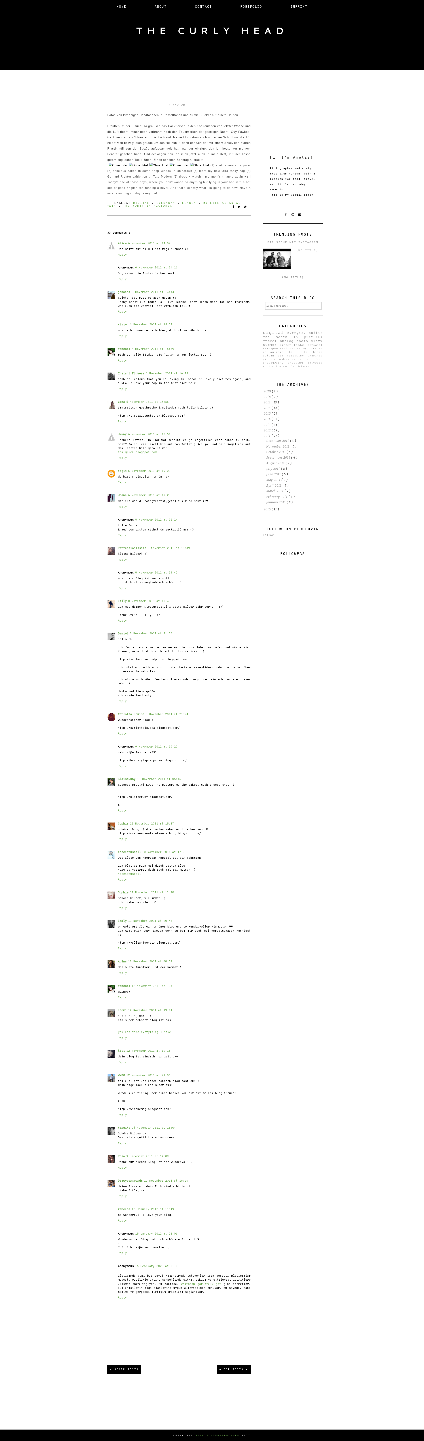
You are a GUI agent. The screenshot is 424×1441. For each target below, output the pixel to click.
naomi (122, 1010)
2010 (268, 509)
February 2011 (277, 497)
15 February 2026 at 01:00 (157, 1266)
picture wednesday (280, 359)
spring (296, 348)
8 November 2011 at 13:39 (169, 548)
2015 (268, 414)
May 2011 (273, 480)
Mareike (124, 1128)
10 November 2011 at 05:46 (159, 779)
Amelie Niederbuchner (217, 1435)
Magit (122, 471)
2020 (268, 391)
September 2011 (278, 457)
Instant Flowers (131, 373)
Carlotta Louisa (131, 714)
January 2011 (276, 502)
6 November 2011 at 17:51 (149, 434)
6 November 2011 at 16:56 (147, 402)
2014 (268, 419)
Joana (122, 495)
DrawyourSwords (130, 1181)
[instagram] (292, 215)
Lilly (122, 601)
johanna (124, 292)
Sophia (123, 824)
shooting (297, 362)
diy (282, 355)
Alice (122, 243)
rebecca (124, 1209)
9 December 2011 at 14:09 (147, 1156)
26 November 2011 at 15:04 (154, 1128)
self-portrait (276, 348)
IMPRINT (298, 7)
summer (271, 345)
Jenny (122, 434)
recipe (269, 366)
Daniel (123, 633)
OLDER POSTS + (233, 1369)
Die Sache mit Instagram (292, 242)
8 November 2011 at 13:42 (156, 573)
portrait (306, 359)
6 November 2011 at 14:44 (153, 292)
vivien (123, 324)
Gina (121, 402)
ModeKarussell (129, 852)
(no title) (307, 250)
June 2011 (274, 474)
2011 (267, 436)
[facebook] (285, 215)
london (190, 203)
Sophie (123, 892)
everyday (167, 203)
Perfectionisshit (132, 548)
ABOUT (161, 7)
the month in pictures (147, 206)
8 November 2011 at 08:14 (156, 520)
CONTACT (203, 7)
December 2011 (278, 441)
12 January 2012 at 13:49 (153, 1209)
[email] (300, 215)
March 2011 (275, 491)
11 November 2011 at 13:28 (152, 892)
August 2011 (276, 463)
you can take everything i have (144, 1032)
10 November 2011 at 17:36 (164, 852)
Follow (268, 535)
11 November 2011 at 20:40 (150, 921)
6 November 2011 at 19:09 (149, 471)
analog (288, 341)
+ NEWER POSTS (124, 1369)
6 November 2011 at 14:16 (156, 268)
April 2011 (274, 485)
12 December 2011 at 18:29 (166, 1181)
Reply (122, 255)
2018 (268, 397)
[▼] (263, 436)
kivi (121, 1051)
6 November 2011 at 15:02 (151, 324)
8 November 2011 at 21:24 (167, 714)
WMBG (121, 1075)
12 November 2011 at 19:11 (154, 986)
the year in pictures (292, 366)
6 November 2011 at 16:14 (167, 373)
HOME (121, 7)
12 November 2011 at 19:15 (148, 1051)
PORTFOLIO (251, 7)
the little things (305, 352)
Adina (122, 961)
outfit (316, 333)
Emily (122, 921)
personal (315, 345)
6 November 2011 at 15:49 (153, 349)
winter (287, 345)
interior (315, 362)
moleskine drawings (305, 355)
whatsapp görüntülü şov (201, 1284)
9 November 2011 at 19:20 (156, 747)
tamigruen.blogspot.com (137, 452)
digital (142, 203)
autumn (270, 356)
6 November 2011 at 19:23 (149, 495)
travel (271, 341)
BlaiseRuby (127, 779)
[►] (263, 391)
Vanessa (124, 349)
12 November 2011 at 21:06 (148, 1075)
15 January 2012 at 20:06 (156, 1234)
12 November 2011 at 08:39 (150, 961)
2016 (268, 408)
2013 (268, 425)
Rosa (121, 1156)
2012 (268, 430)
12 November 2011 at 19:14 (150, 1010)
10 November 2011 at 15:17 (152, 824)
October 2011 (276, 452)
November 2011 (278, 446)
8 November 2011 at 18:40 (149, 601)
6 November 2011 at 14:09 (149, 243)
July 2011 (273, 469)
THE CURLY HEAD (212, 30)
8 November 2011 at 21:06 (151, 633)
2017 (267, 402)
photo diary (310, 341)
